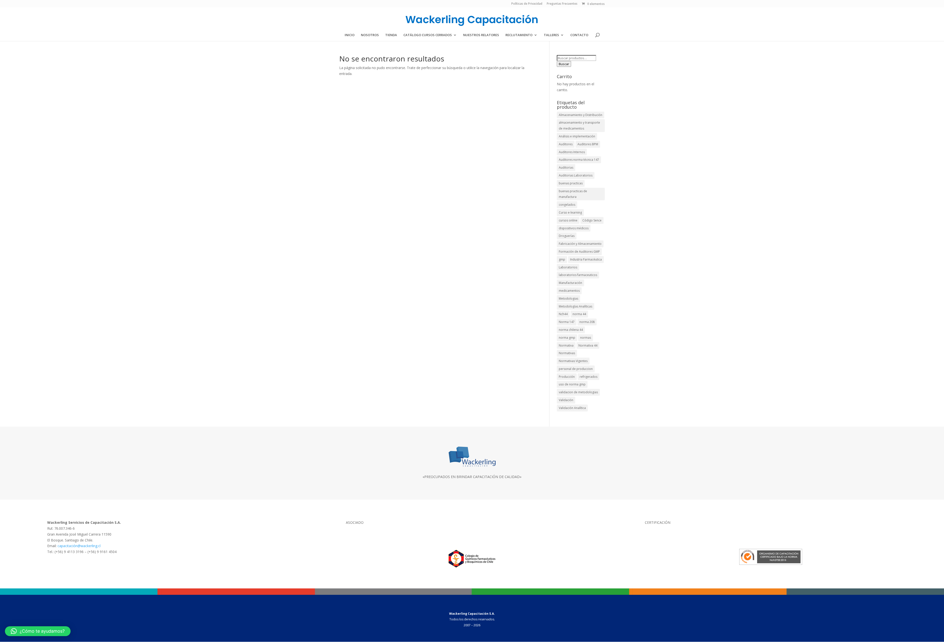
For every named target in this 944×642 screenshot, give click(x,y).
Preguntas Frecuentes (562, 4)
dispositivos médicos (574, 228)
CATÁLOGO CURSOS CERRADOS (427, 35)
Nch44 (563, 314)
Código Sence (592, 220)
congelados (567, 205)
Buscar (564, 64)
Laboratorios (568, 267)
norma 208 (587, 322)
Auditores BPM (587, 144)
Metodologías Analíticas (575, 306)
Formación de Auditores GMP (579, 251)
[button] (38, 631)
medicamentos (569, 291)
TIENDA (391, 35)
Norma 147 (567, 322)
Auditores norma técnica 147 (579, 160)
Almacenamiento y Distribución (580, 115)
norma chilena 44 (571, 330)
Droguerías (567, 236)
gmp (562, 259)
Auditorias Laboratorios (575, 175)
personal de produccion (576, 369)
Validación (566, 400)
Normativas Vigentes (573, 361)
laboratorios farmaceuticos (578, 275)
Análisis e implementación (577, 136)
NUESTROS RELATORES (481, 35)
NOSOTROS (370, 35)
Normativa (566, 345)
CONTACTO (579, 35)
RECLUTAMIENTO (518, 35)
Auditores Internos (572, 152)
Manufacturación (570, 283)
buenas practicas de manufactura (573, 194)
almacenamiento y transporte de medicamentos (579, 125)
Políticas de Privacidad (526, 4)
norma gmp (567, 338)
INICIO (349, 35)
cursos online (568, 220)
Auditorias (566, 167)
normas (585, 338)
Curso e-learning (570, 212)
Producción (567, 377)
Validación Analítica (572, 408)
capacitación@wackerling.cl (79, 545)
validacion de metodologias (578, 392)
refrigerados (588, 377)
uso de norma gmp (572, 384)
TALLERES (551, 35)
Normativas (567, 353)
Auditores (566, 144)
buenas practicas (571, 183)
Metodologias (568, 298)
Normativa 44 (587, 345)
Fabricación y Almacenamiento (580, 244)
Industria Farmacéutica (586, 259)
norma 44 (579, 314)
